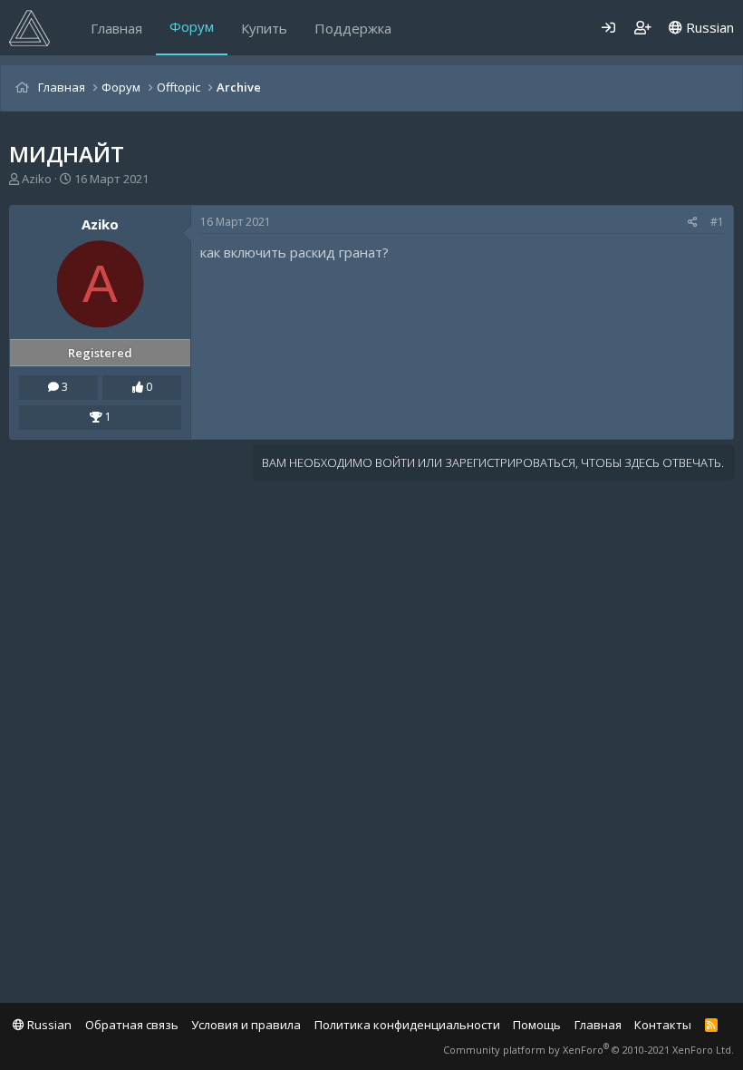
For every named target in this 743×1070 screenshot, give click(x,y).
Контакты (662, 1024)
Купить (264, 28)
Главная (116, 28)
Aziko (37, 178)
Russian (708, 27)
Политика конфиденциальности (407, 1024)
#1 (717, 221)
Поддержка (352, 28)
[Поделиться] (692, 222)
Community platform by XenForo (588, 1049)
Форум (191, 26)
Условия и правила (246, 1024)
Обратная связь (132, 1024)
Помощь (537, 1024)
